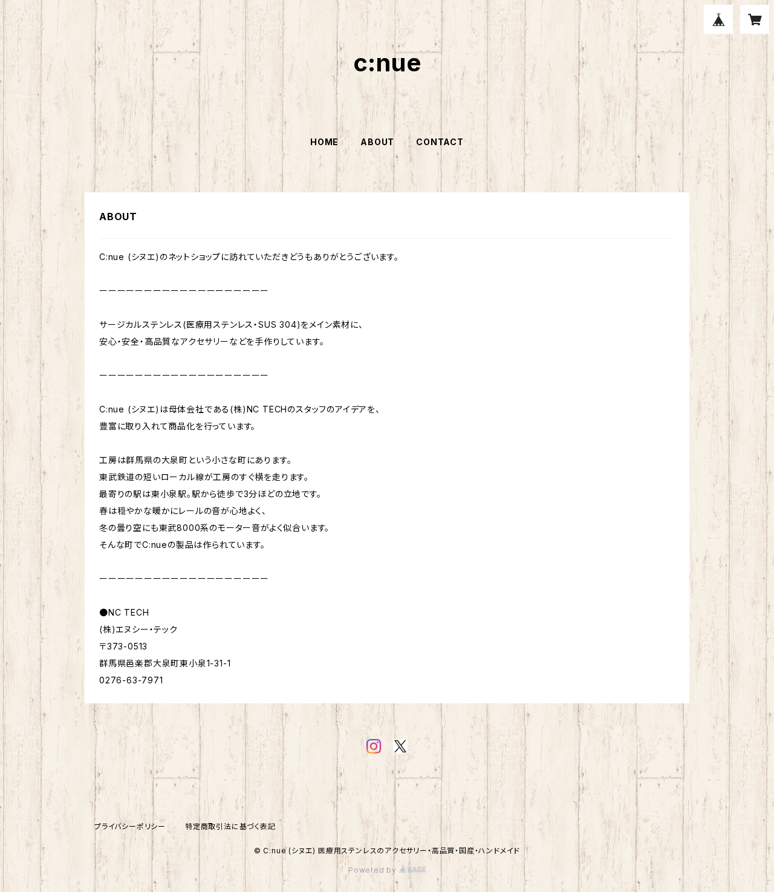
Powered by (373, 869)
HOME (324, 142)
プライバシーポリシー (130, 826)
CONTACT (440, 142)
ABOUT (377, 142)
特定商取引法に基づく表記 (230, 826)
